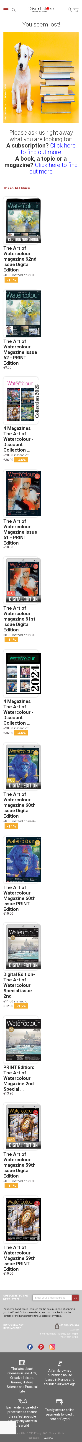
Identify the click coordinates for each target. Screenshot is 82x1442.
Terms (52, 1433)
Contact (62, 1433)
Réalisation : (34, 1438)
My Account (69, 9)
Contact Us (20, 1433)
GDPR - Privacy (34, 1433)
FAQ (45, 1433)
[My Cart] (76, 12)
